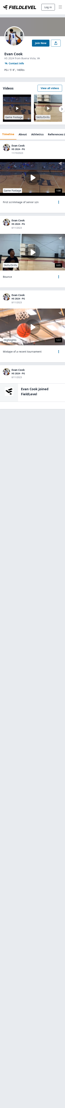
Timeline (8, 134)
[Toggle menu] (60, 7)
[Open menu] (58, 202)
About (23, 134)
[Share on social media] (56, 43)
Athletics (37, 134)
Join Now (40, 43)
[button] (58, 202)
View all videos (50, 88)
